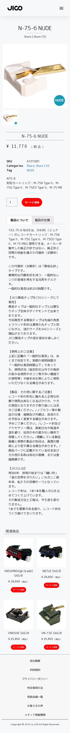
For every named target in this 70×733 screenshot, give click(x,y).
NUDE (31, 170)
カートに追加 (32, 202)
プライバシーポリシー (35, 679)
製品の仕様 (42, 220)
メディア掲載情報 (35, 715)
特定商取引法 (35, 688)
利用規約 (35, 670)
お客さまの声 (35, 706)
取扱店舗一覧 (35, 697)
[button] (61, 8)
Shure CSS (40, 37)
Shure (27, 37)
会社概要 (35, 661)
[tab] (19, 220)
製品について (19, 220)
